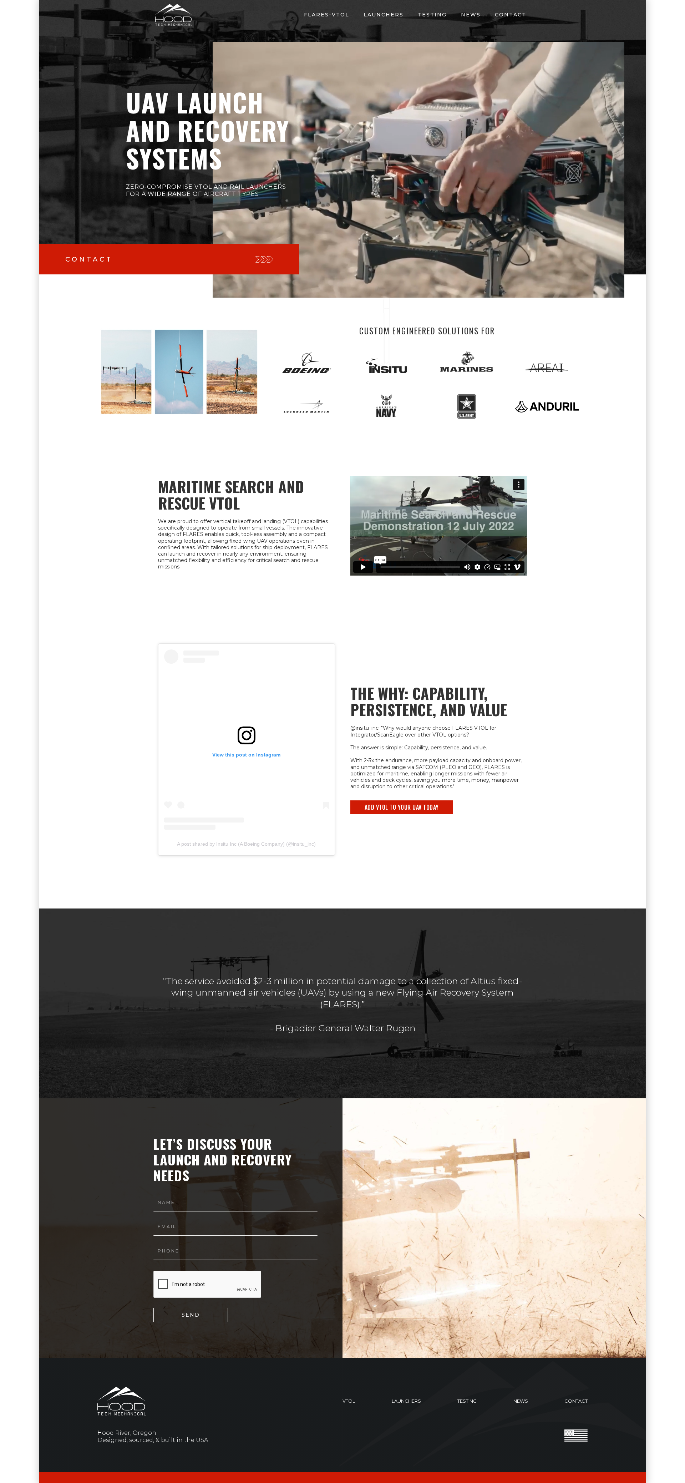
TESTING (432, 14)
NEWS (471, 14)
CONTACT (510, 14)
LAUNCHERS (384, 14)
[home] (173, 15)
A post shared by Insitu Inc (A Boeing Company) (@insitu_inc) (246, 844)
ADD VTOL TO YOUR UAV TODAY (402, 807)
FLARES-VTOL (326, 14)
